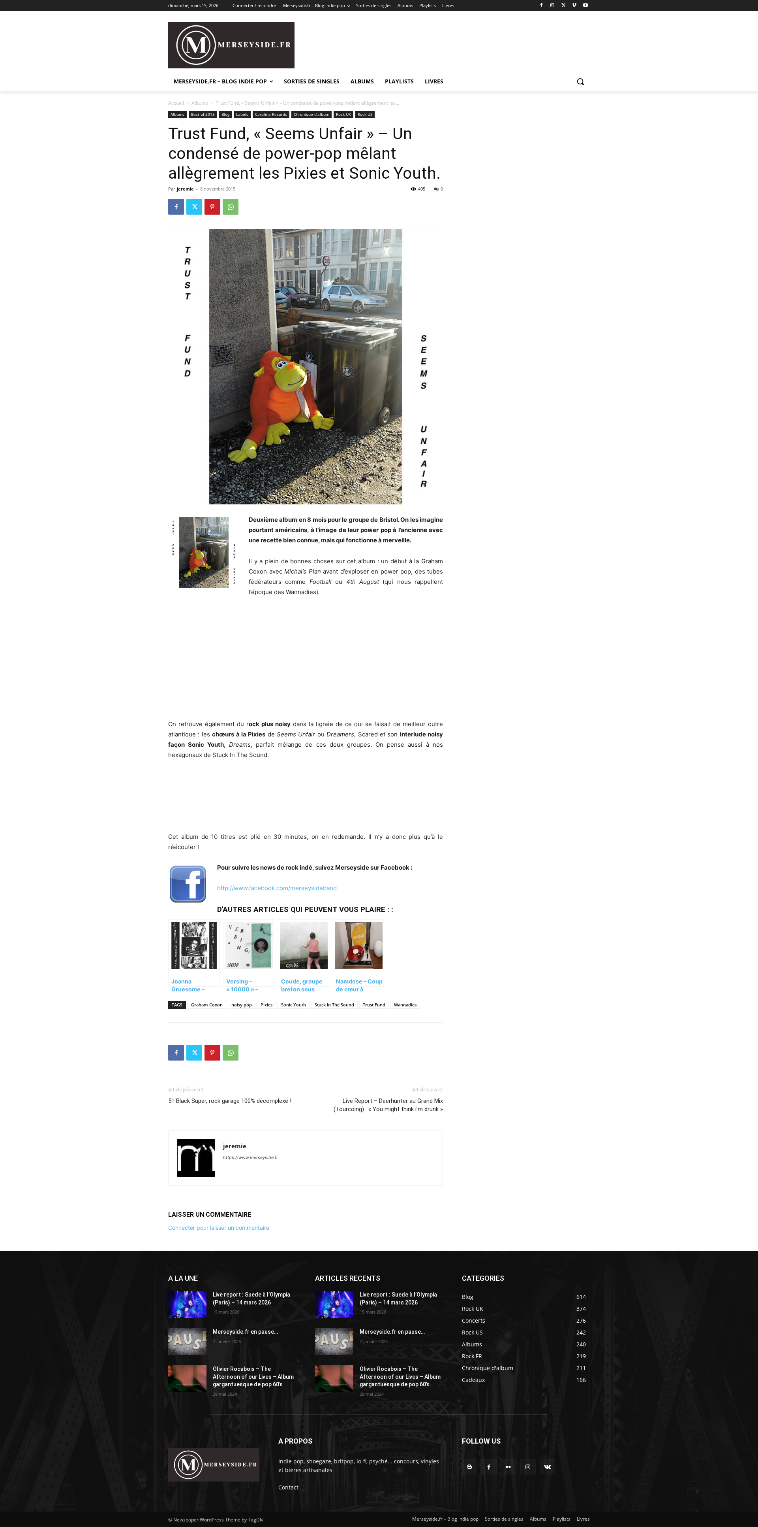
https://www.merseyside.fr (250, 1157)
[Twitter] (563, 5)
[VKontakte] (547, 1466)
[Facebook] (541, 5)
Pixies (266, 1005)
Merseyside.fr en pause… (245, 1332)
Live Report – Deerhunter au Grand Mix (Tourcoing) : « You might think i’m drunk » (388, 1105)
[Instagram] (552, 5)
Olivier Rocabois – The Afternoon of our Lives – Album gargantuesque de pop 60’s (253, 1376)
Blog (225, 114)
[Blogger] (469, 1466)
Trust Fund (374, 1005)
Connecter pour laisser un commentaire (218, 1227)
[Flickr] (508, 1466)
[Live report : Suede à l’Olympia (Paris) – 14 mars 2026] (187, 1304)
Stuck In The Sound (334, 1005)
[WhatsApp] (230, 207)
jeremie (185, 189)
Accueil (176, 103)
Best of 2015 (203, 114)
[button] (580, 81)
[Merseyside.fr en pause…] (187, 1341)
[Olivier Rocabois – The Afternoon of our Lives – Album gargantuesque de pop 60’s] (187, 1378)
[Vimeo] (574, 5)
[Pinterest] (212, 207)
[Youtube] (585, 5)
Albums (199, 103)
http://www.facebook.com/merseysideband (277, 888)
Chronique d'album (311, 114)
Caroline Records (271, 114)
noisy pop (241, 1005)
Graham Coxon (207, 1005)
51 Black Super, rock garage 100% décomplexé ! (229, 1100)
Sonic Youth (293, 1005)
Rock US (365, 114)
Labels (242, 114)
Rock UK (343, 114)
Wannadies (405, 1005)
